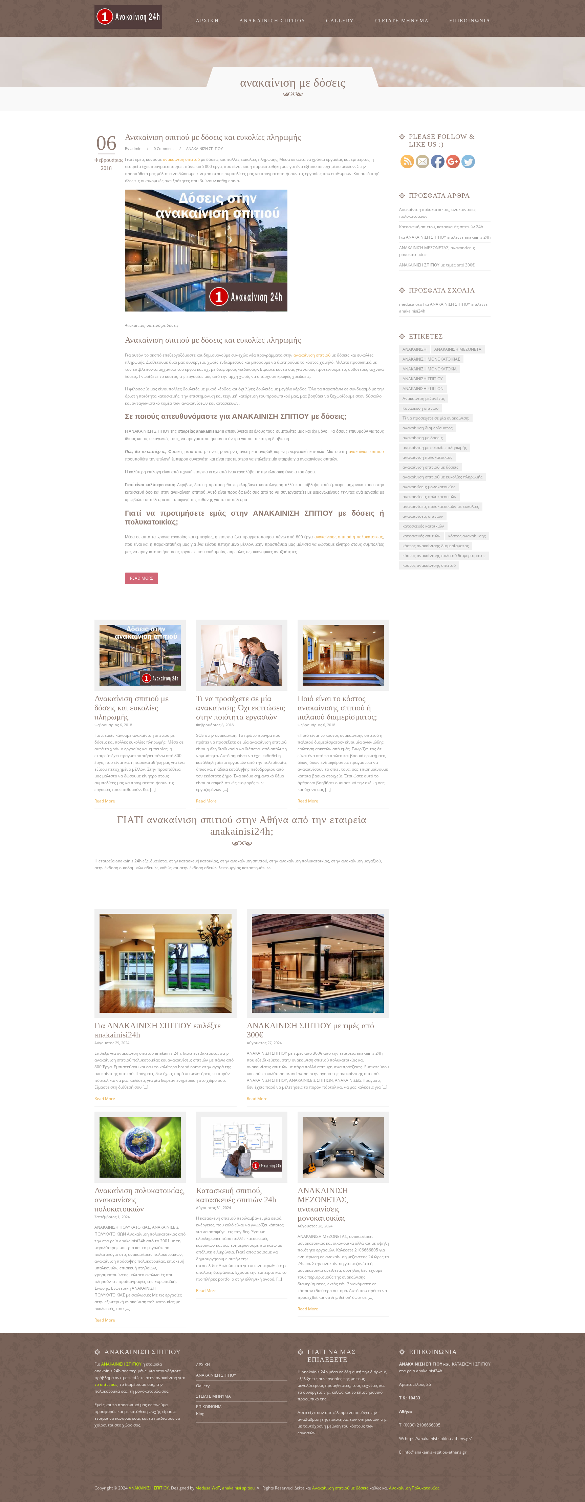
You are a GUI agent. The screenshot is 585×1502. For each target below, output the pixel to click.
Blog (200, 1413)
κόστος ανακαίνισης (467, 536)
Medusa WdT (207, 1488)
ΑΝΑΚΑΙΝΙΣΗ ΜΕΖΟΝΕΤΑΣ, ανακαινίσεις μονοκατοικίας (323, 1204)
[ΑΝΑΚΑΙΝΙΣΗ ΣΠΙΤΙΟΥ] (128, 17)
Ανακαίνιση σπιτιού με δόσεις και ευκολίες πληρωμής (213, 137)
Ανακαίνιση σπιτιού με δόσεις (340, 1488)
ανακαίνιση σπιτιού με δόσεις (430, 467)
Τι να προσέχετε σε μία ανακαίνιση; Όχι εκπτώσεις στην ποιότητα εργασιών (240, 707)
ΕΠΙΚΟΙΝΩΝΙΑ (470, 20)
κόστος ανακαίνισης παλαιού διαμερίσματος (444, 555)
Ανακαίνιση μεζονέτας (424, 398)
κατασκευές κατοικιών (423, 526)
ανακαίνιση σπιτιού (181, 159)
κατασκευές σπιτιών (421, 536)
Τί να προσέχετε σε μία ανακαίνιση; (436, 418)
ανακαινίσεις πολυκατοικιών (429, 496)
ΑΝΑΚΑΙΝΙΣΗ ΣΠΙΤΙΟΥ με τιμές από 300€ (437, 265)
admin (136, 148)
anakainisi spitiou (238, 1488)
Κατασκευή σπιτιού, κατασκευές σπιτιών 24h (236, 1195)
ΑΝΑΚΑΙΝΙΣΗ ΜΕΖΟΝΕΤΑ (457, 349)
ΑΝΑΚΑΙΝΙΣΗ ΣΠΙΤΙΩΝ (423, 388)
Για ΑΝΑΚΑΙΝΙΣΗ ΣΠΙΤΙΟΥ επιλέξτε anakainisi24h (445, 237)
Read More (141, 578)
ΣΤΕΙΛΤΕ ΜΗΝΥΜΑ (401, 20)
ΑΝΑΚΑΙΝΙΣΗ (415, 349)
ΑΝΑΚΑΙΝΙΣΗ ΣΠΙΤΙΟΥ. (149, 1488)
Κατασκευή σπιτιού (420, 408)
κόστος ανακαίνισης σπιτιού (429, 565)
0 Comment (164, 148)
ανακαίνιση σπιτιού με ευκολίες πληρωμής (442, 477)
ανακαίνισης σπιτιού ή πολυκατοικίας (349, 537)
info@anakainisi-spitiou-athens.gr (435, 1452)
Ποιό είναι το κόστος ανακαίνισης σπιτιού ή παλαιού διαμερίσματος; (337, 707)
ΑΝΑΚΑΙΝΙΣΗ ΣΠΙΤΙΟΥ (272, 20)
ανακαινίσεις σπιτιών (423, 516)
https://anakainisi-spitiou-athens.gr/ (438, 1438)
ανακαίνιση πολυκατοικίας (427, 457)
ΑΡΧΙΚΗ (207, 20)
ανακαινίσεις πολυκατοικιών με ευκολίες (441, 506)
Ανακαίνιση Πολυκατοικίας (414, 1488)
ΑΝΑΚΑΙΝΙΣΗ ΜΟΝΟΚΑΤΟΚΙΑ (430, 369)
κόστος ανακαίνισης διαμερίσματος (436, 546)
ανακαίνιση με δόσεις (423, 438)
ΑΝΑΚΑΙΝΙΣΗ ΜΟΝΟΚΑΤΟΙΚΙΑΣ (431, 359)
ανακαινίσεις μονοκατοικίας (429, 487)
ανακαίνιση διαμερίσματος (428, 428)
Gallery (340, 20)
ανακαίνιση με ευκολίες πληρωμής (435, 447)
